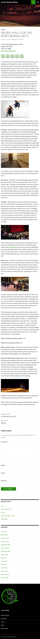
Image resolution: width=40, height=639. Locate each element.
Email (3, 473)
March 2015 (4, 535)
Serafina (4, 422)
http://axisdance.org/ (12, 247)
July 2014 (3, 558)
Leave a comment (19, 39)
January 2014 (5, 577)
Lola (2, 506)
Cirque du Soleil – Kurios (8, 516)
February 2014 (5, 574)
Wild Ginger (4, 519)
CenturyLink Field (6, 509)
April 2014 (4, 568)
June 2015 (4, 531)
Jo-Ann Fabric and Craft (8, 415)
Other (3, 29)
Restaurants (4, 628)
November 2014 (5, 545)
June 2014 (4, 561)
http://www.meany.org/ (8, 51)
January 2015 (5, 541)
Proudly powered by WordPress (9, 636)
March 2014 (4, 571)
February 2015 (5, 538)
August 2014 (5, 554)
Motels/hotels (5, 615)
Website (3, 480)
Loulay (3, 512)
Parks (2, 625)
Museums (4, 618)
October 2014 (5, 548)
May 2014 (4, 564)
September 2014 (6, 551)
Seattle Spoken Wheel (9, 2)
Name (3, 465)
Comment (4, 442)
